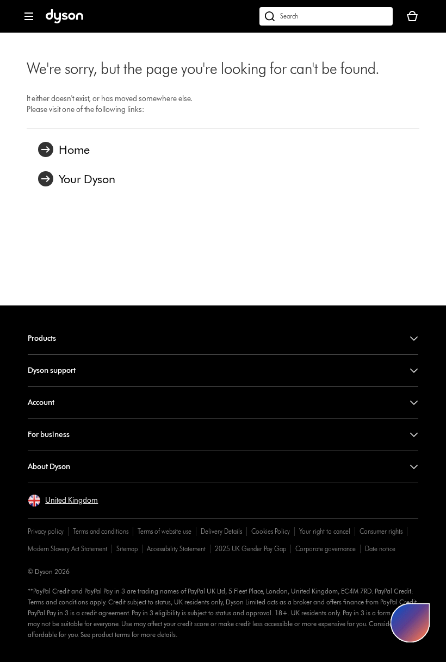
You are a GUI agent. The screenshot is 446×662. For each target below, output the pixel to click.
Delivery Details (221, 531)
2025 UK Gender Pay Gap (250, 549)
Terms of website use (164, 531)
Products (42, 338)
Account (41, 402)
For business (49, 434)
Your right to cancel (324, 531)
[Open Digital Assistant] (410, 622)
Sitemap (127, 549)
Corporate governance (325, 549)
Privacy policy (46, 531)
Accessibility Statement (176, 549)
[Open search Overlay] (326, 16)
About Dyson (49, 466)
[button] (63, 500)
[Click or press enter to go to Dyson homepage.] (64, 21)
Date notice (380, 549)
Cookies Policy (270, 531)
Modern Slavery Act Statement (67, 549)
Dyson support (52, 370)
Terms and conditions (100, 531)
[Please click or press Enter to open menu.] (29, 16)
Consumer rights (381, 531)
